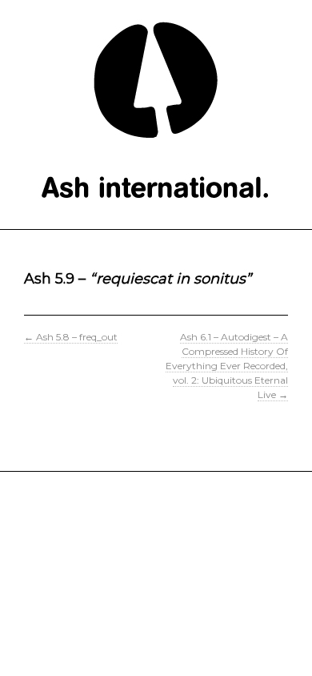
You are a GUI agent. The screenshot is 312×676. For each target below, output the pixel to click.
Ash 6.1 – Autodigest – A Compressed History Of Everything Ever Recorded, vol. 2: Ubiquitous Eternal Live (227, 365)
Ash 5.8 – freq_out (71, 337)
